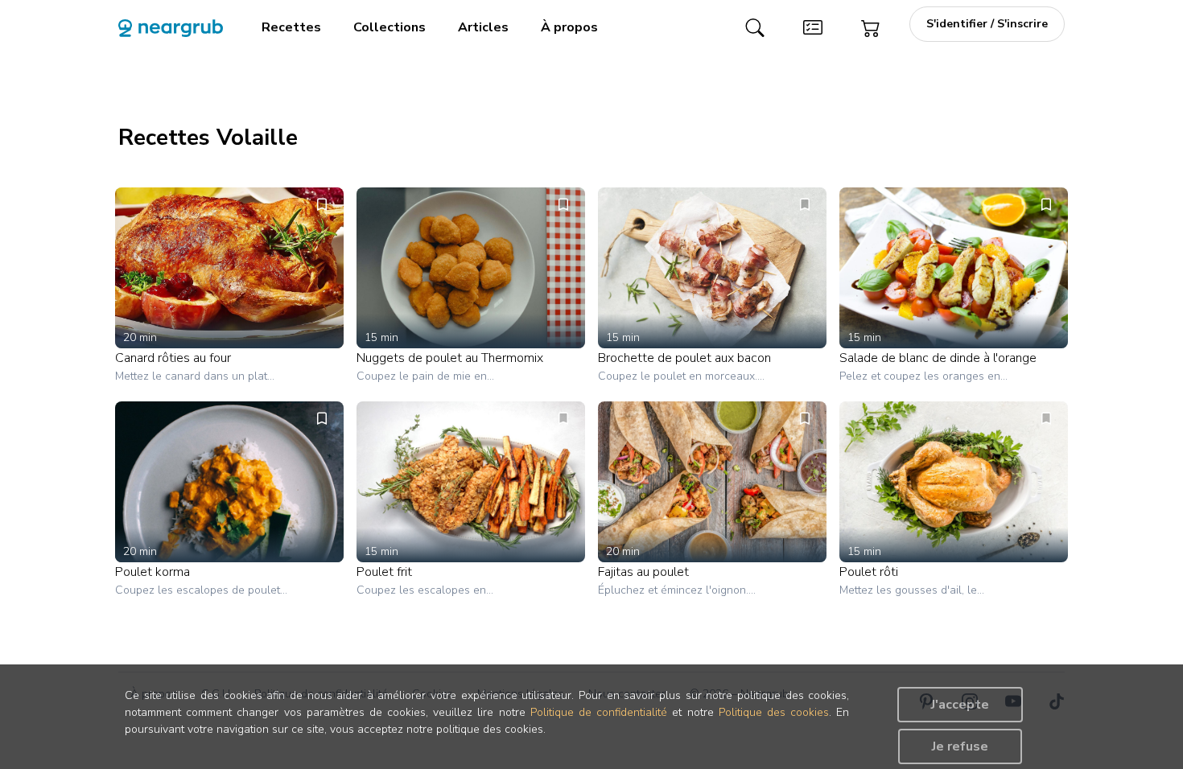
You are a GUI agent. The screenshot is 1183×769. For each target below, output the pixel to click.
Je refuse (960, 746)
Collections (389, 27)
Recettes (291, 27)
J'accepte (960, 704)
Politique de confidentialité (598, 712)
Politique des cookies (774, 712)
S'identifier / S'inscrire (987, 23)
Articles (483, 27)
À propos (569, 27)
